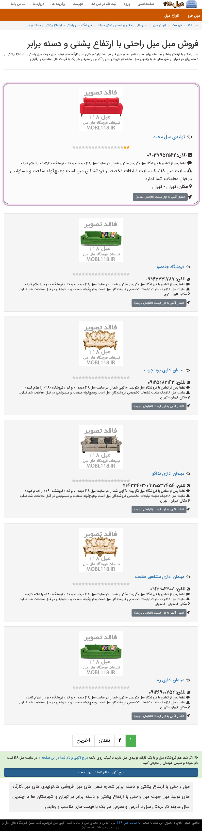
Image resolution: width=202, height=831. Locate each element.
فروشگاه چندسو (170, 267)
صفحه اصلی (145, 4)
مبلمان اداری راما (169, 680)
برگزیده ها (58, 4)
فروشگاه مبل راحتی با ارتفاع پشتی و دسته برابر (59, 25)
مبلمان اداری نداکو (168, 473)
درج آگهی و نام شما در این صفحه (64, 758)
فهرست (78, 4)
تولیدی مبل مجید (169, 137)
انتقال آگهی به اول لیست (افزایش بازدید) (160, 197)
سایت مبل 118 (126, 823)
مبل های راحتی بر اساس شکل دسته (122, 25)
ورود (127, 4)
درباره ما (38, 4)
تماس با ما (18, 4)
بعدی (104, 740)
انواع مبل (171, 16)
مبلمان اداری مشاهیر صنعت (159, 577)
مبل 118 (193, 25)
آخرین (83, 740)
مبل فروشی (195, 16)
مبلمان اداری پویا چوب (164, 370)
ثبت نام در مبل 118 (103, 4)
